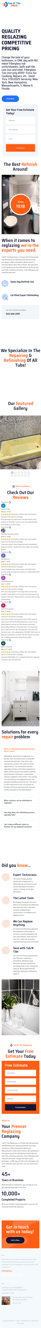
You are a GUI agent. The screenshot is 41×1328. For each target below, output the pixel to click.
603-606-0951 (13, 314)
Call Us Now (15, 1240)
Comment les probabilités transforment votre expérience (14, 1288)
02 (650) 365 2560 (12, 1275)
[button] (12, 473)
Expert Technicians (25, 874)
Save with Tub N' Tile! (23, 950)
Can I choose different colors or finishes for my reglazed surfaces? (18, 825)
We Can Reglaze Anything (23, 923)
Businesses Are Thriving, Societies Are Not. (23, 1298)
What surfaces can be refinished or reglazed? (18, 801)
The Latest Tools (23, 898)
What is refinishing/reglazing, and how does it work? (19, 750)
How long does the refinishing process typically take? (19, 813)
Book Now (10, 98)
